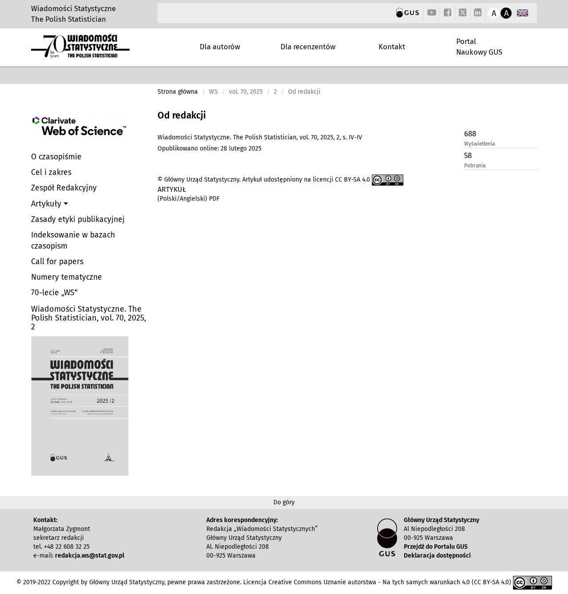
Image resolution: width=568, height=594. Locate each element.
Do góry (284, 502)
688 (470, 133)
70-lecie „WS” (54, 292)
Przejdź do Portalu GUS (436, 546)
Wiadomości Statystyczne (73, 8)
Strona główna (178, 91)
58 (468, 155)
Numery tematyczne (66, 277)
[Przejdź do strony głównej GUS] (407, 13)
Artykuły (47, 204)
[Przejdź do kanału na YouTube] (432, 13)
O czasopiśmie (56, 157)
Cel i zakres (51, 172)
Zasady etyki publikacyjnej (78, 219)
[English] (522, 13)
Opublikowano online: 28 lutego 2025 (209, 148)
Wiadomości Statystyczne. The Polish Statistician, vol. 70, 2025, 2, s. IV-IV (260, 137)
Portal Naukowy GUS (479, 46)
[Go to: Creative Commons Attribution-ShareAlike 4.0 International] (387, 179)
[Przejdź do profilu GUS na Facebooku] (447, 13)
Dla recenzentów (307, 46)
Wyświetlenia (479, 144)
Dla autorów (220, 46)
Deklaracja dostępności (437, 555)
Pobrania (474, 165)
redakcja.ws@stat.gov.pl (89, 555)
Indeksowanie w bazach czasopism (73, 240)
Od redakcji (182, 115)
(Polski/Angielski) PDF (189, 198)
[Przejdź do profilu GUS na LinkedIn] (477, 13)
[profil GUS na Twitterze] (462, 13)
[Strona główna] (80, 55)
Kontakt (392, 46)
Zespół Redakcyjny (64, 188)
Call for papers (57, 261)
